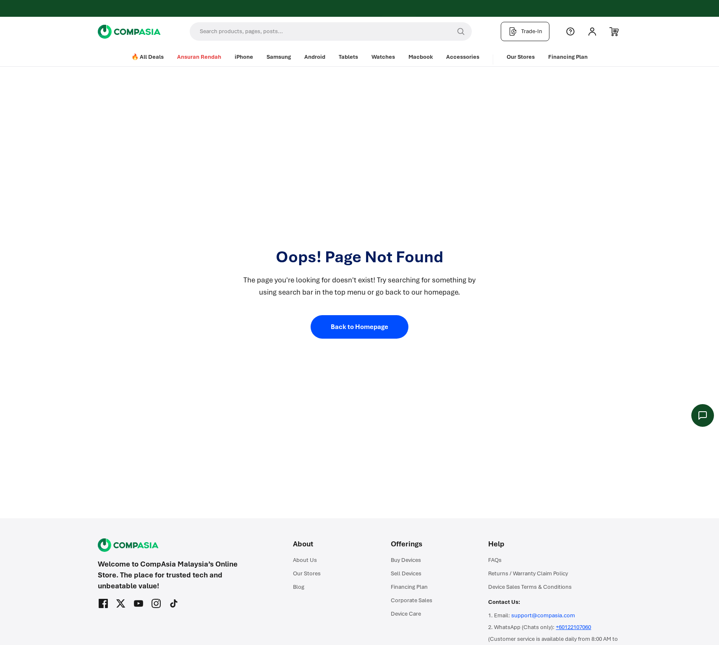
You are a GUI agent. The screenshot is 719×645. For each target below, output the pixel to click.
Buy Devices (406, 560)
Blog (298, 586)
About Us (305, 560)
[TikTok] (173, 603)
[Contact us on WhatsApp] (702, 415)
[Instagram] (156, 603)
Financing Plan (568, 56)
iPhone (244, 56)
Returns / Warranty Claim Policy (528, 573)
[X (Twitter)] (120, 603)
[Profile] (592, 31)
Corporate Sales (411, 600)
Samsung (279, 56)
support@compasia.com (543, 615)
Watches (383, 56)
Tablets (348, 56)
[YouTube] (138, 603)
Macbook (420, 56)
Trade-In (531, 31)
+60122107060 (573, 627)
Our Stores (521, 56)
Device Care (406, 613)
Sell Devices (406, 573)
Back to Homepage (359, 327)
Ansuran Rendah (199, 56)
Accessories (462, 56)
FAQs (495, 560)
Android (314, 56)
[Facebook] (103, 603)
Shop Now (391, 9)
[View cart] (614, 31)
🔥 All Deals (147, 56)
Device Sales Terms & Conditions (530, 586)
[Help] (570, 31)
